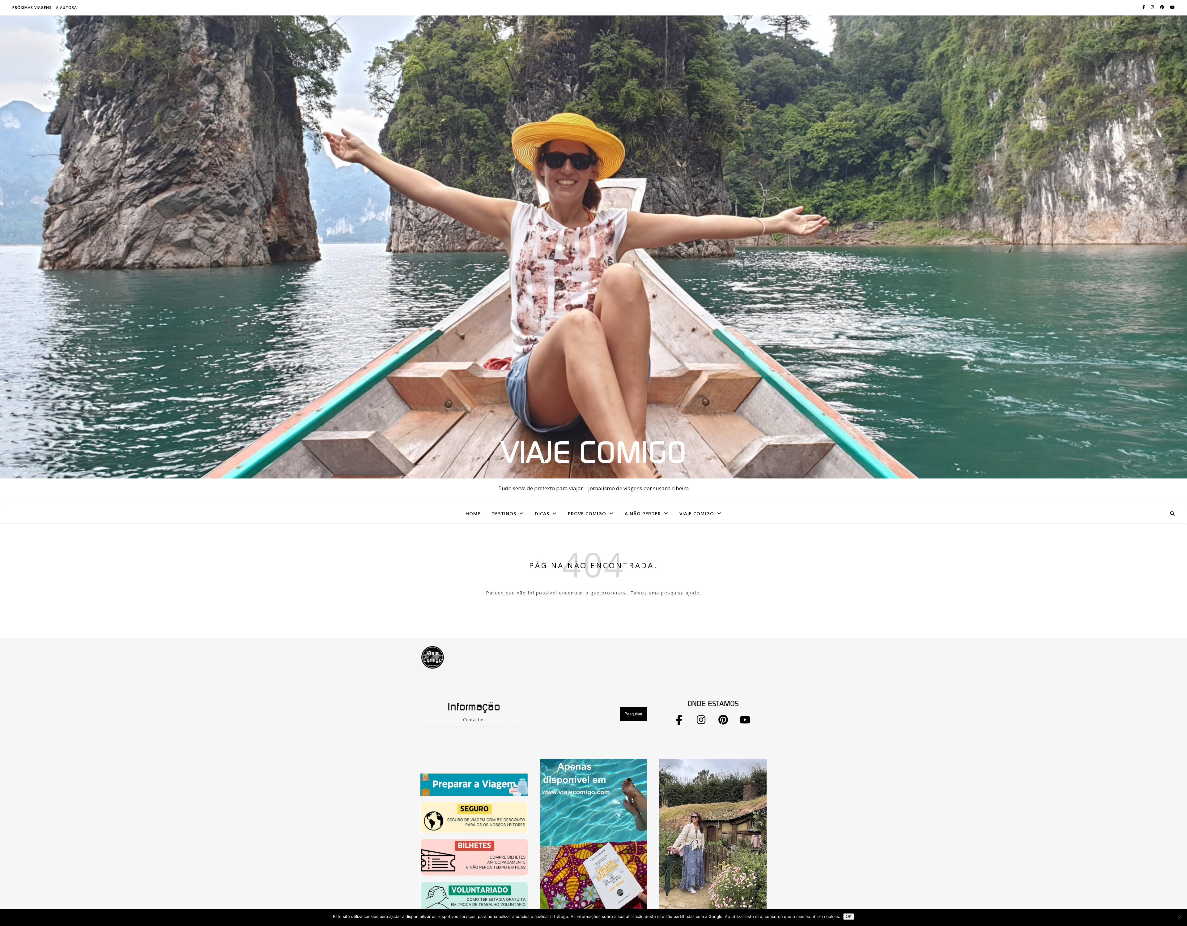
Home (473, 513)
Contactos (474, 719)
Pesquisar (633, 714)
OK (849, 916)
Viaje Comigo (593, 453)
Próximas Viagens (32, 7)
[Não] (1179, 917)
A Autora (66, 7)
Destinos (503, 513)
